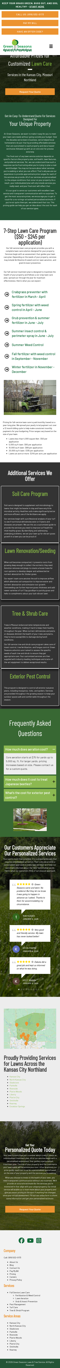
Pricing (13, 1274)
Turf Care (14, 1307)
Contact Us (15, 1268)
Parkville (13, 1085)
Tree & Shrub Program (19, 1310)
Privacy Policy (16, 1280)
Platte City (14, 1097)
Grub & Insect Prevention (26, 1301)
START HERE (36, 6)
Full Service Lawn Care (20, 1292)
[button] (30, 749)
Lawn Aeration (21, 1298)
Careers (13, 1277)
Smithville (14, 1100)
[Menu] (51, 46)
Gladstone (14, 1082)
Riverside (14, 1088)
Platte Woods (16, 1091)
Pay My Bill (14, 1271)
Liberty (13, 1094)
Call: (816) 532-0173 (12, 1257)
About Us (14, 1262)
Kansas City (15, 1076)
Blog (12, 1265)
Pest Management (18, 1304)
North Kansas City (18, 1079)
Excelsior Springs (17, 1106)
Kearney (13, 1103)
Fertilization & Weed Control (27, 1295)
